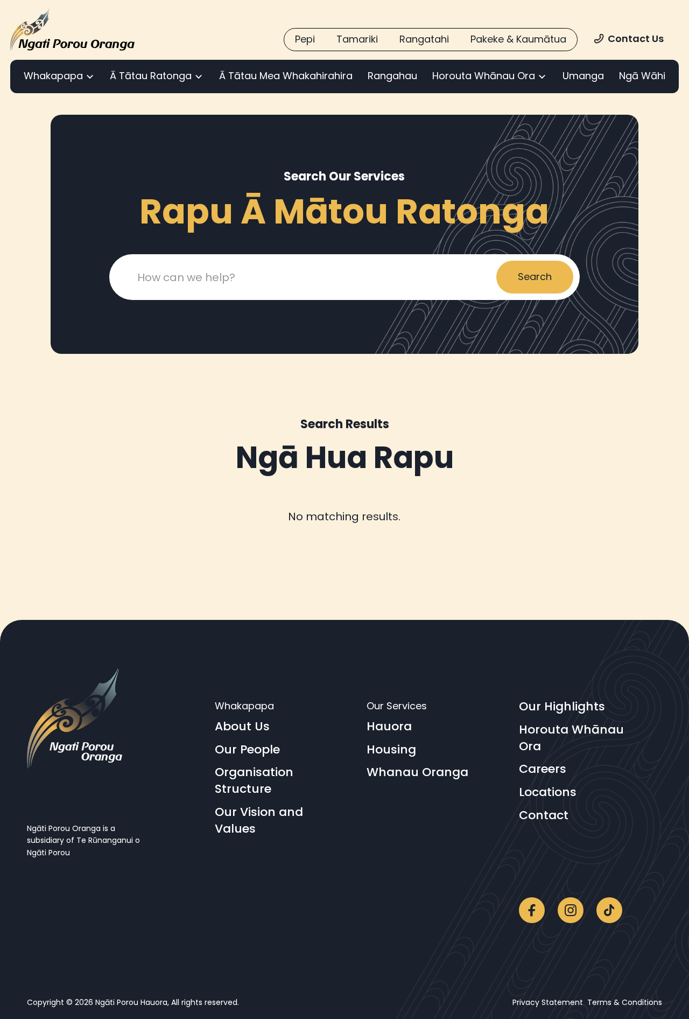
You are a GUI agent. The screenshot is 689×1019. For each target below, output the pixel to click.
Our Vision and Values (259, 820)
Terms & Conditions (624, 1002)
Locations (547, 792)
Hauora (389, 726)
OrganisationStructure (254, 780)
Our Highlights (562, 707)
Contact (543, 815)
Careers (542, 769)
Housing (391, 750)
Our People (247, 750)
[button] (59, 76)
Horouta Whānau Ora (571, 738)
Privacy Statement (549, 1002)
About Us (242, 726)
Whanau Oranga (417, 772)
